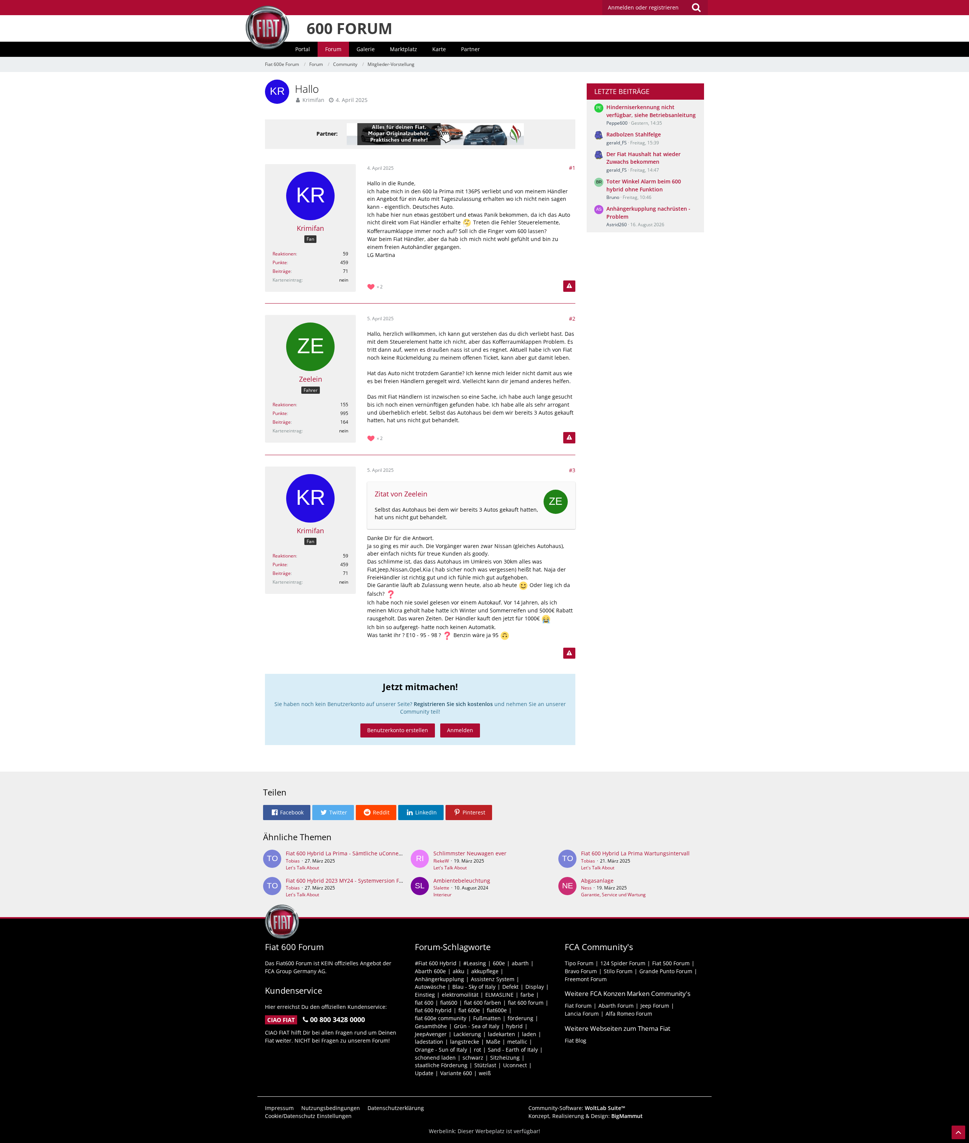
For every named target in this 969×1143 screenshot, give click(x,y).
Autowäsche (430, 986)
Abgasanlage (597, 880)
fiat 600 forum (526, 1002)
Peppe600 (617, 123)
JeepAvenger (431, 1034)
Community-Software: (576, 1108)
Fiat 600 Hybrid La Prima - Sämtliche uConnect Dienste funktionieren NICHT (381, 853)
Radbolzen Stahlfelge (633, 134)
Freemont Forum (586, 979)
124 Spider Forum (622, 963)
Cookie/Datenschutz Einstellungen (308, 1116)
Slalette (441, 888)
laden (529, 1034)
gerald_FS (616, 142)
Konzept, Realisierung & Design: (585, 1116)
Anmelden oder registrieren (643, 7)
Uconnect (515, 1065)
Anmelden (460, 730)
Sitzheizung (505, 1057)
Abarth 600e (430, 971)
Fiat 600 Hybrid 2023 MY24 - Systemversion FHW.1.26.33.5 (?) (362, 880)
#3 (572, 470)
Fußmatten (487, 1018)
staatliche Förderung (441, 1065)
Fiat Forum (578, 1005)
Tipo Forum (579, 963)
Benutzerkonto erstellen (397, 730)
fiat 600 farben (482, 1002)
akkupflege (485, 971)
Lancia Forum (582, 1013)
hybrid (514, 1026)
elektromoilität (460, 994)
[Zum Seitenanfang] (958, 1132)
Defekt (510, 986)
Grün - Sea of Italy (476, 1026)
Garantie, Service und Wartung (613, 894)
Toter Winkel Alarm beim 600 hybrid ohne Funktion (643, 185)
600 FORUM (350, 28)
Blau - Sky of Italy (473, 986)
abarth (520, 963)
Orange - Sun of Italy (441, 1049)
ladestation (429, 1041)
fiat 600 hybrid (433, 1010)
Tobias (293, 861)
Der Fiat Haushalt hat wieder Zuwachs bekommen (643, 158)
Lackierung (467, 1034)
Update (424, 1073)
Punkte (280, 262)
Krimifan (313, 99)
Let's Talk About (302, 867)
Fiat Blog (575, 1040)
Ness (586, 888)
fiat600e (497, 1010)
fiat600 (448, 1002)
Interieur (442, 894)
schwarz (473, 1057)
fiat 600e (469, 1010)
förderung (520, 1018)
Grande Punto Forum (665, 971)
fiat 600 (424, 1002)
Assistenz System (492, 979)
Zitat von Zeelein (401, 493)
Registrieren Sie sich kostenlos (453, 704)
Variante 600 (456, 1073)
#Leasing (474, 963)
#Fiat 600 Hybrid (435, 963)
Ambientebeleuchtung (461, 880)
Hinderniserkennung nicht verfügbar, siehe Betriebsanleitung (651, 111)
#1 (572, 167)
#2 (572, 318)
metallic (517, 1041)
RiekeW (441, 861)
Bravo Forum (581, 971)
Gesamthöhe (431, 1026)
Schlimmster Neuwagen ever (469, 853)
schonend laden (435, 1057)
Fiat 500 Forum (671, 963)
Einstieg (425, 994)
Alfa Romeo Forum (629, 1013)
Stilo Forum (618, 971)
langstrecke (464, 1041)
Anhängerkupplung (439, 979)
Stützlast (485, 1065)
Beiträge (282, 271)
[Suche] (696, 7)
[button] (286, 812)
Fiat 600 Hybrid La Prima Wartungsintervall (635, 853)
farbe (527, 994)
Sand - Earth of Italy (513, 1049)
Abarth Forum (616, 1005)
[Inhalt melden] (569, 286)
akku (458, 971)
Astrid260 (616, 224)
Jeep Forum (654, 1005)
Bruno (612, 197)
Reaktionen (284, 254)
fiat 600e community (440, 1018)
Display (534, 986)
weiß (485, 1073)
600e (499, 963)
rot (477, 1049)
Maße (493, 1041)
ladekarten (501, 1034)
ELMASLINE (499, 994)
